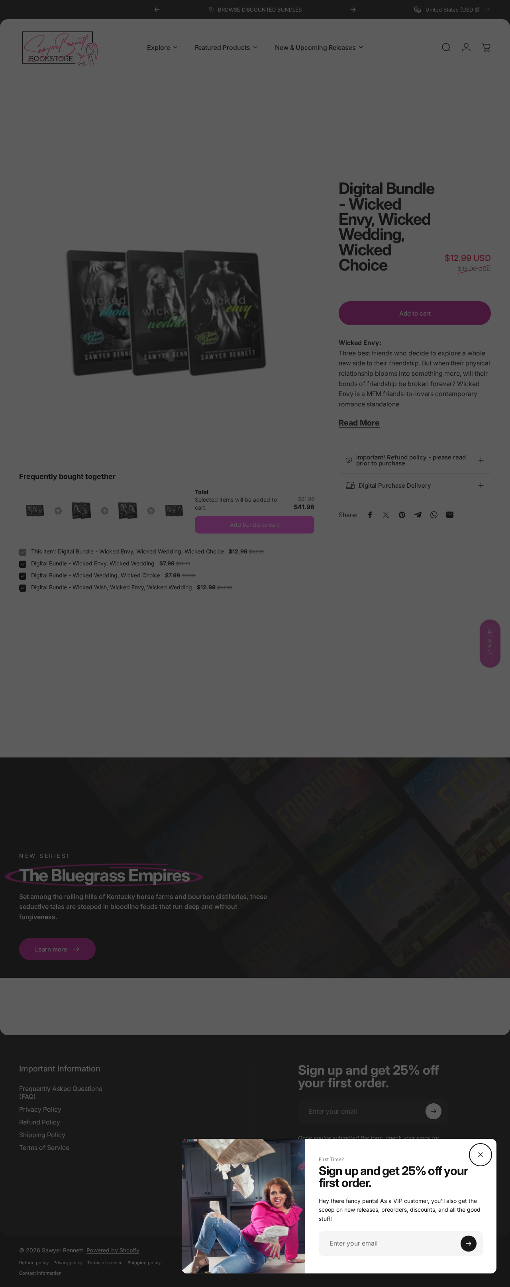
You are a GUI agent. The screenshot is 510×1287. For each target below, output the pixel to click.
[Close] (480, 1154)
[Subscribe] (469, 1244)
